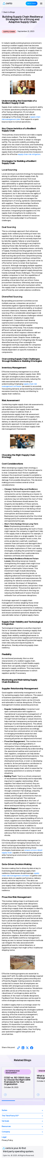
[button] (41, 3)
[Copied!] (18, 1047)
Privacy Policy (7, 1140)
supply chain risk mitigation (29, 154)
